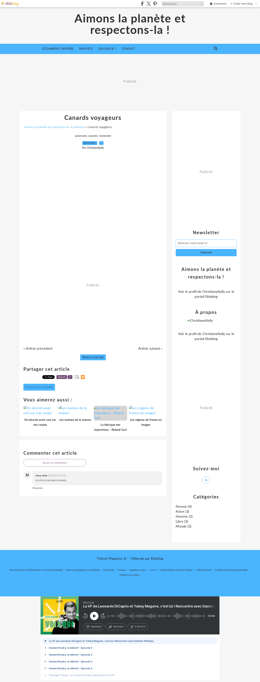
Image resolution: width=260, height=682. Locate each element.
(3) (182, 511)
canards (92, 136)
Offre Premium (204, 570)
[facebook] (142, 4)
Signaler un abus (138, 570)
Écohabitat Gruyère (57, 48)
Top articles (108, 570)
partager (118, 626)
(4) (184, 507)
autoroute (81, 136)
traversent (105, 136)
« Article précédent (37, 348)
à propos (140, 626)
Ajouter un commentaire (54, 463)
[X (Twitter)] (148, 4)
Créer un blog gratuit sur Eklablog (82, 570)
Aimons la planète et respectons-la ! (130, 24)
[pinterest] (154, 4)
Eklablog (157, 558)
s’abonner (96, 626)
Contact (128, 48)
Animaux (79, 127)
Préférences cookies (129, 575)
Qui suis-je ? (107, 48)
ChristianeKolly (213, 292)
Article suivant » (150, 348)
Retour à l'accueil (93, 357)
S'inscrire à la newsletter (39, 387)
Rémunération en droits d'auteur (177, 570)
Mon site (86, 48)
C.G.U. (153, 570)
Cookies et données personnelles (231, 570)
